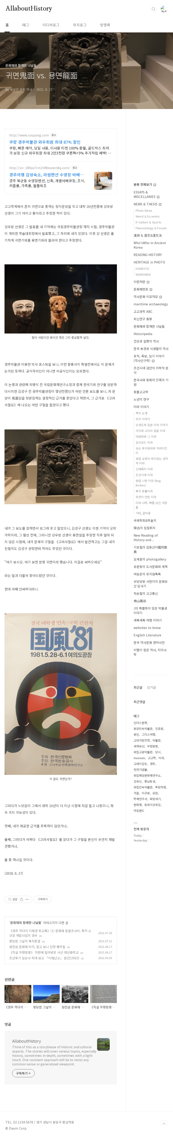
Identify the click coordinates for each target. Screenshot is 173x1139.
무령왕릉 (152, 746)
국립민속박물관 (143, 787)
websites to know (147, 627)
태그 (25, 24)
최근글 (138, 687)
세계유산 (139, 746)
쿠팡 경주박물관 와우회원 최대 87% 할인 (45, 142)
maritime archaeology (151, 304)
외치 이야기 (143, 419)
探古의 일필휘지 (144, 528)
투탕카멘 (160, 787)
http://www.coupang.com (29, 135)
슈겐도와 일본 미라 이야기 (152, 425)
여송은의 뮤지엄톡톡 (147, 574)
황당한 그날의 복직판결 (24, 941)
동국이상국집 (152, 805)
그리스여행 (148, 734)
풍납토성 (149, 781)
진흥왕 (159, 728)
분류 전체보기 (143, 184)
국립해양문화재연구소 (147, 775)
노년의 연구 (141, 399)
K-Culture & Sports (148, 222)
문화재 (138, 805)
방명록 (105, 24)
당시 (158, 752)
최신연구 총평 (143, 319)
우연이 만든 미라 (146, 497)
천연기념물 (140, 769)
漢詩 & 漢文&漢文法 (148, 235)
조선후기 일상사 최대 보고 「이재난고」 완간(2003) (44, 958)
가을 (136, 793)
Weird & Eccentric (148, 216)
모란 (155, 793)
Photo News (144, 210)
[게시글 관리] (27, 899)
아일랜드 (139, 810)
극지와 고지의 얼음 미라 (150, 431)
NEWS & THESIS (146, 204)
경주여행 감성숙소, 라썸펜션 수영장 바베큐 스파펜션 (46, 174)
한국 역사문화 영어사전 (149, 642)
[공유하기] (21, 899)
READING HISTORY (148, 254)
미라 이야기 (141, 406)
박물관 (157, 740)
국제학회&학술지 (145, 520)
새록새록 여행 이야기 (148, 620)
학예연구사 (140, 799)
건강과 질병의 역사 (146, 341)
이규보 (146, 793)
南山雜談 (140, 601)
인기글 (151, 687)
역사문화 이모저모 (146, 296)
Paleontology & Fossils (151, 228)
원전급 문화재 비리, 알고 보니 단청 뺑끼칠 (37, 946)
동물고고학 (141, 392)
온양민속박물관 (143, 728)
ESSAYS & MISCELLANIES (145, 194)
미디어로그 (51, 24)
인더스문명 (140, 723)
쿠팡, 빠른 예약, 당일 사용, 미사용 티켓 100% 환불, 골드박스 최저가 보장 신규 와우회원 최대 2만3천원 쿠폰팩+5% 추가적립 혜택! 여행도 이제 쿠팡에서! (60, 150)
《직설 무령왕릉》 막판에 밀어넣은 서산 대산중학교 (44, 952)
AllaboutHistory (28, 9)
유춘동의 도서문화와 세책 (151, 566)
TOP (164, 1124)
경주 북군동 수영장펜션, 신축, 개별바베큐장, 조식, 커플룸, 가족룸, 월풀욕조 (47, 183)
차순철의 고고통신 (146, 593)
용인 (136, 734)
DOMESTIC (143, 268)
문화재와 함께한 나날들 (25, 922)
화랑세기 (155, 799)
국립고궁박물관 (143, 752)
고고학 (152, 758)
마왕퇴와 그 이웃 (146, 436)
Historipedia (143, 333)
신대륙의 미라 (144, 469)
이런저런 (140, 281)
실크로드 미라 (144, 442)
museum (139, 758)
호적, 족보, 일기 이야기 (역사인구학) (149, 358)
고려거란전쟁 (142, 740)
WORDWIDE (143, 274)
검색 (153, 9)
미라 (161, 758)
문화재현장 (141, 289)
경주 (152, 764)
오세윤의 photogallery (150, 559)
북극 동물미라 (144, 491)
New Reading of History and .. (146, 537)
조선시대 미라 (144, 475)
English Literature (147, 635)
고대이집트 (140, 764)
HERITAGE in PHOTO (149, 262)
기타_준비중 (143, 513)
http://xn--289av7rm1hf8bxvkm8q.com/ (39, 168)
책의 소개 (141, 413)
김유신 (138, 781)
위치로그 (79, 24)
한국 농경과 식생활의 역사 (151, 348)
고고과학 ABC (143, 311)
